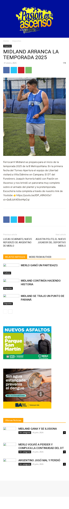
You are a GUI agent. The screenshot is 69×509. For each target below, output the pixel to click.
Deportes (16, 41)
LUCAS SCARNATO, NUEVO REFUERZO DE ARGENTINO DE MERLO (17, 242)
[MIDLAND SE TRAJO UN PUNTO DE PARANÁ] (11, 299)
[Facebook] (6, 70)
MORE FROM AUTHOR (40, 257)
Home (6, 41)
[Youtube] (19, 487)
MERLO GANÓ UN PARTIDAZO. (39, 265)
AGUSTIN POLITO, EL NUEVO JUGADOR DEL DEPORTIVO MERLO (51, 242)
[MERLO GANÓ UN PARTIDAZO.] (11, 269)
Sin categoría (24, 432)
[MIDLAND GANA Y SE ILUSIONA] (9, 433)
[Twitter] (14, 70)
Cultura (7, 273)
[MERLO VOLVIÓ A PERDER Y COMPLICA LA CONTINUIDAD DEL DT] (9, 449)
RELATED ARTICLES (15, 257)
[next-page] (10, 312)
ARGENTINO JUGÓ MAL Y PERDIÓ (39, 460)
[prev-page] (5, 312)
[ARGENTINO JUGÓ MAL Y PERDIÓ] (9, 465)
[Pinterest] (21, 70)
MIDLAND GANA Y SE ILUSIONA (37, 428)
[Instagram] (10, 487)
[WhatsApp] (28, 70)
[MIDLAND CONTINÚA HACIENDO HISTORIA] (11, 284)
